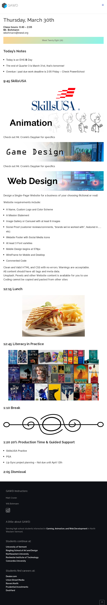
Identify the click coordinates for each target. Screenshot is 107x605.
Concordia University (16, 561)
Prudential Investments (17, 587)
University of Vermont (16, 547)
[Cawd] (4, 5)
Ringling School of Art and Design (22, 550)
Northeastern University (17, 554)
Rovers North (12, 583)
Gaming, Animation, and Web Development (66, 528)
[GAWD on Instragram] (8, 511)
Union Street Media (15, 580)
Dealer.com (11, 576)
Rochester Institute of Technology (22, 557)
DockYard (10, 590)
